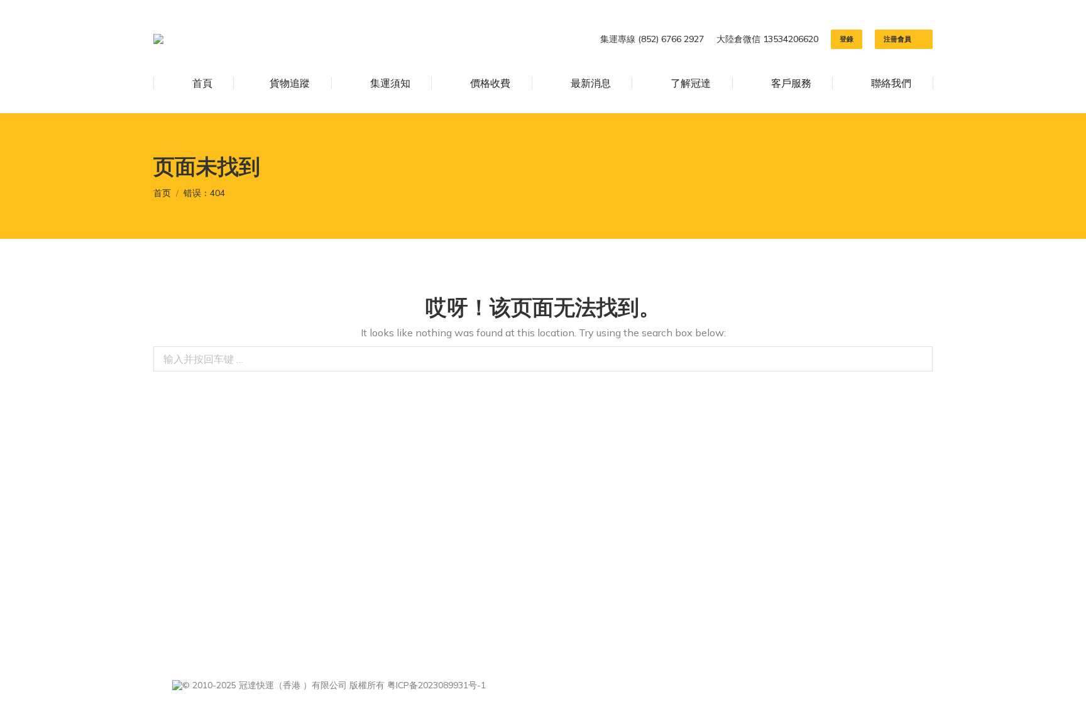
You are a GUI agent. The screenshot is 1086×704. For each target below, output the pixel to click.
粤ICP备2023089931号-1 (436, 685)
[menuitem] (193, 83)
